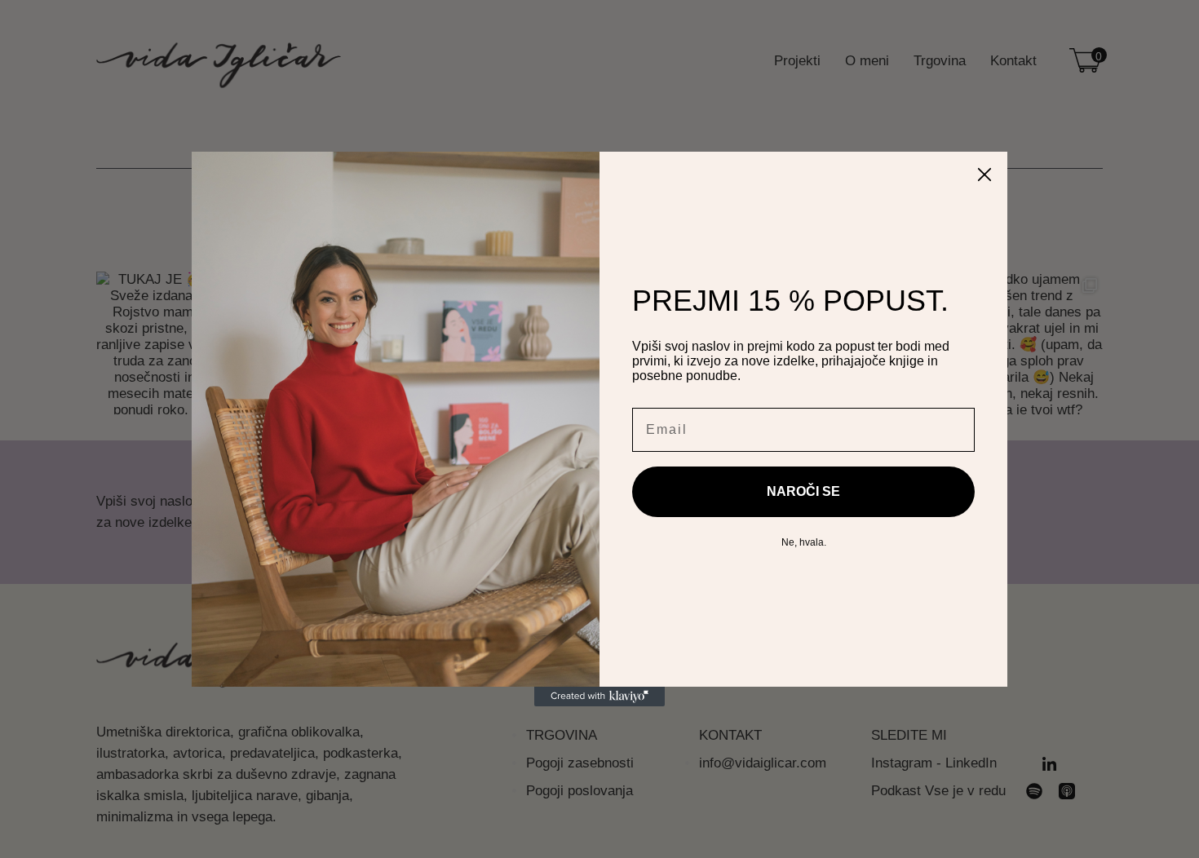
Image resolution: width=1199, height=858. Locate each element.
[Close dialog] (984, 174)
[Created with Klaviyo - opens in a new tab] (599, 696)
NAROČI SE (803, 491)
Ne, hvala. (803, 542)
